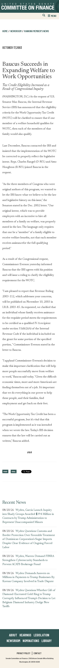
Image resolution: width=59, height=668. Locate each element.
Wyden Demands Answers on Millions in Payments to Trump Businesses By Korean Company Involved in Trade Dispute (28, 577)
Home (5, 31)
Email (14, 471)
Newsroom (13, 641)
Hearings (25, 635)
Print (5, 471)
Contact (38, 653)
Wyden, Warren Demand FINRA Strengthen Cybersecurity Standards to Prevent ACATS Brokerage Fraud (28, 560)
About (13, 635)
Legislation (41, 635)
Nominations (31, 641)
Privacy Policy (23, 653)
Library (47, 641)
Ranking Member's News (36, 31)
